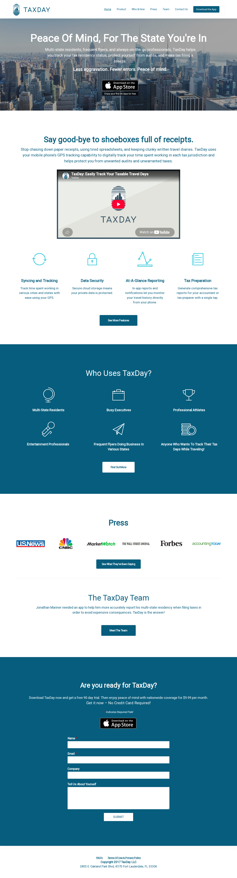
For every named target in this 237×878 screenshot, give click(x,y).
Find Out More (118, 467)
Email (72, 753)
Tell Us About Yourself (82, 784)
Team (166, 9)
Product (121, 9)
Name (72, 738)
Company (74, 769)
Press (153, 9)
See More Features (118, 320)
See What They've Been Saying (118, 564)
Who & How (138, 9)
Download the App (206, 9)
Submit (118, 817)
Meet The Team (118, 630)
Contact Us (181, 9)
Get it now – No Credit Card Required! (118, 703)
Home (107, 9)
